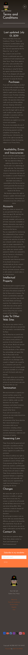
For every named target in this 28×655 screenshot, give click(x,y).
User (14, 609)
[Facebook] (10, 633)
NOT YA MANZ (6, 11)
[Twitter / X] (17, 633)
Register (14, 607)
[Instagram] (14, 633)
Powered (8, 648)
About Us (14, 599)
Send (6, 562)
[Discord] (4, 633)
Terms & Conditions (14, 602)
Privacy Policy (14, 604)
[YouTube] (7, 633)
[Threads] (20, 633)
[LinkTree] (23, 633)
